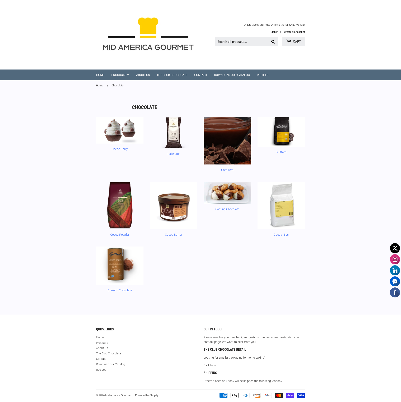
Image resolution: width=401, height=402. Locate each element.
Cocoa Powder (119, 234)
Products (119, 75)
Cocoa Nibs (281, 234)
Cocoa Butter (173, 234)
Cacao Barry (120, 149)
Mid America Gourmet (118, 395)
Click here (210, 365)
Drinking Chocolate (120, 290)
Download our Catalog (232, 75)
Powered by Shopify (146, 395)
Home (100, 75)
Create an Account (294, 31)
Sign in (274, 31)
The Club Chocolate (172, 75)
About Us (143, 75)
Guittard (281, 152)
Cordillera (227, 170)
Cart (296, 41)
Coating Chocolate (227, 209)
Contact (200, 75)
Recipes (262, 75)
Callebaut (174, 153)
